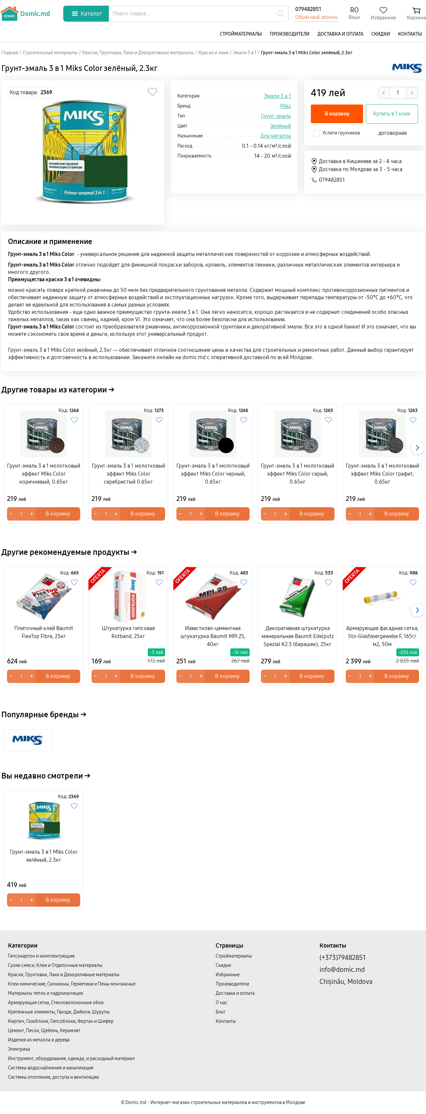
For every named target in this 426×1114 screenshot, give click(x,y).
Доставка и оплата (340, 34)
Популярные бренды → (44, 714)
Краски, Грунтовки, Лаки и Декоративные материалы (63, 975)
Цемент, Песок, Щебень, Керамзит (44, 1030)
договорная (392, 133)
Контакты (410, 34)
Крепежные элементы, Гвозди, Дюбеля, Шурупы (59, 1012)
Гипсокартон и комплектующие (41, 956)
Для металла (275, 136)
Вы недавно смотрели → (46, 775)
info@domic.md (342, 970)
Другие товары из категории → (57, 389)
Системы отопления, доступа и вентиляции (53, 1077)
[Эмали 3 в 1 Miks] (28, 740)
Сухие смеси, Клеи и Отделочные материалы (55, 965)
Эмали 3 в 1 (277, 96)
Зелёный (280, 126)
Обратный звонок (316, 17)
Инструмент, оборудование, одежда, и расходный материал (71, 1058)
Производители (290, 34)
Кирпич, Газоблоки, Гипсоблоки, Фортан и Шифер (60, 1021)
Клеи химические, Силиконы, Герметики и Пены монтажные (71, 984)
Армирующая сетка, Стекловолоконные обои (56, 1002)
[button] (417, 447)
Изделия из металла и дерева (39, 1040)
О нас (221, 1002)
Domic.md (35, 14)
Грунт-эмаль (276, 116)
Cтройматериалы (241, 34)
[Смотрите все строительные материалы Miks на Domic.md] (407, 68)
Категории (23, 945)
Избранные (228, 975)
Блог (221, 1012)
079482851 (308, 9)
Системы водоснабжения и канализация (50, 1068)
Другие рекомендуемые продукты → (69, 552)
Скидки (380, 34)
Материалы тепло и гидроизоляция (45, 993)
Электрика (19, 1049)
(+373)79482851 (343, 958)
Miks (285, 106)
